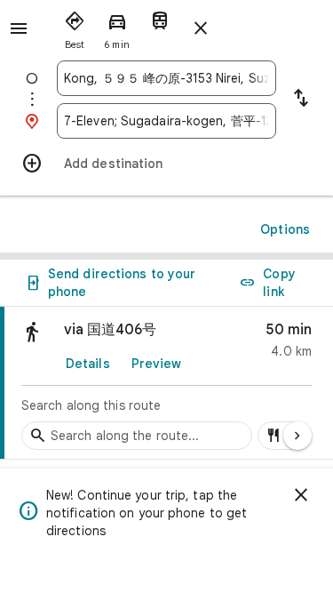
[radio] (74, 27)
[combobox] (166, 78)
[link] (166, 383)
